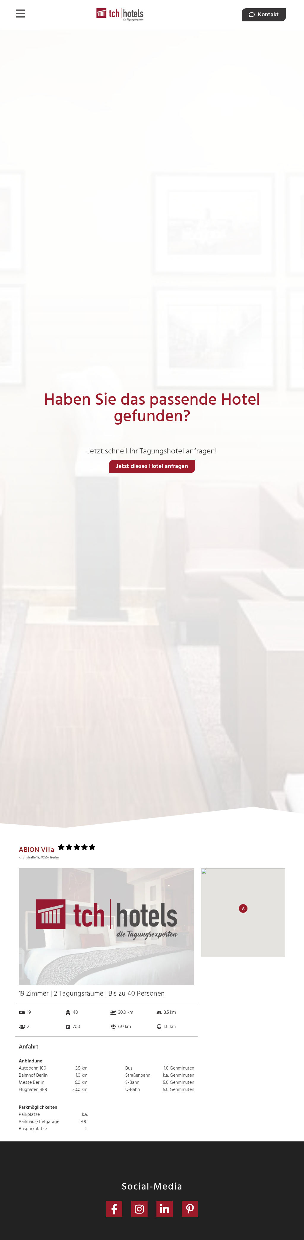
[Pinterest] (190, 1209)
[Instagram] (139, 1209)
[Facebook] (114, 1209)
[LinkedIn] (164, 1209)
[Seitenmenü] (20, 13)
